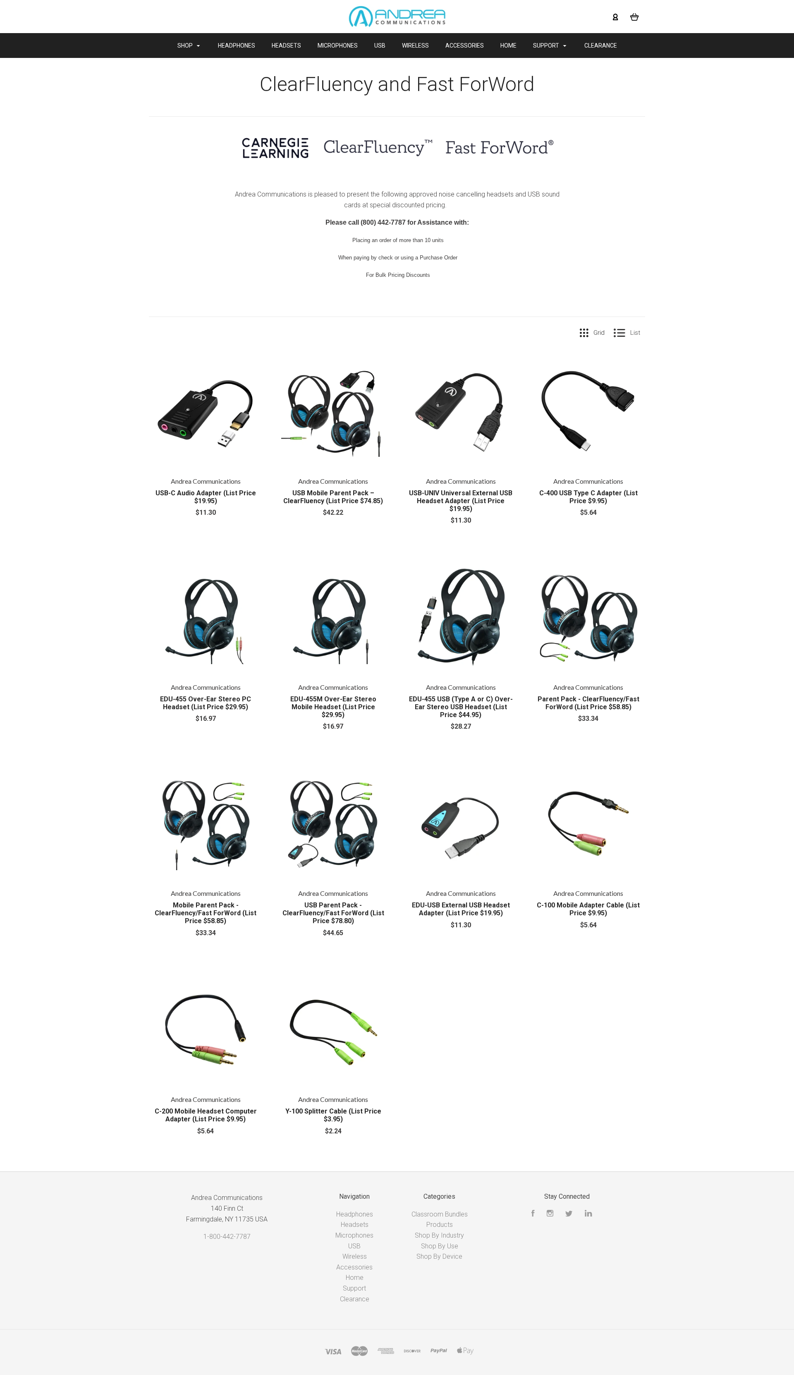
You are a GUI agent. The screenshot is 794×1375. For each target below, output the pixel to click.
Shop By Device (439, 1256)
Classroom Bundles (439, 1214)
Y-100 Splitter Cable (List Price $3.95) (333, 1115)
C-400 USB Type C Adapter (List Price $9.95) (588, 497)
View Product (205, 412)
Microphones (338, 45)
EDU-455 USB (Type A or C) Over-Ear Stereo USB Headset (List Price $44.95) (461, 707)
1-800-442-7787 (227, 1237)
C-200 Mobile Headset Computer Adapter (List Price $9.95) (206, 1115)
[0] (634, 16)
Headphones (236, 45)
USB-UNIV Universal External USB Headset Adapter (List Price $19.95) (460, 501)
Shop (185, 45)
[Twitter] (569, 1214)
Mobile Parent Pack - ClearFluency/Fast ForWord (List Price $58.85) (205, 913)
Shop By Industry (439, 1235)
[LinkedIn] (588, 1214)
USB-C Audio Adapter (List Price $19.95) (205, 497)
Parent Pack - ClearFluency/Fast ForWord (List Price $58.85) (588, 703)
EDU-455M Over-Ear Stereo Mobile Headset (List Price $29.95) (333, 707)
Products (439, 1225)
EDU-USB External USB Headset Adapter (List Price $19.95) (461, 909)
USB (379, 45)
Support (546, 45)
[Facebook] (533, 1214)
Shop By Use (439, 1246)
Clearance (600, 45)
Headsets (286, 45)
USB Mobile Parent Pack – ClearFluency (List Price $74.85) (333, 497)
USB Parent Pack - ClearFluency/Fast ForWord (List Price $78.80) (333, 913)
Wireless (415, 45)
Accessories (464, 45)
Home (508, 45)
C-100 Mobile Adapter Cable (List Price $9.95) (588, 909)
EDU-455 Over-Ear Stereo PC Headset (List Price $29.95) (205, 703)
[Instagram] (550, 1214)
